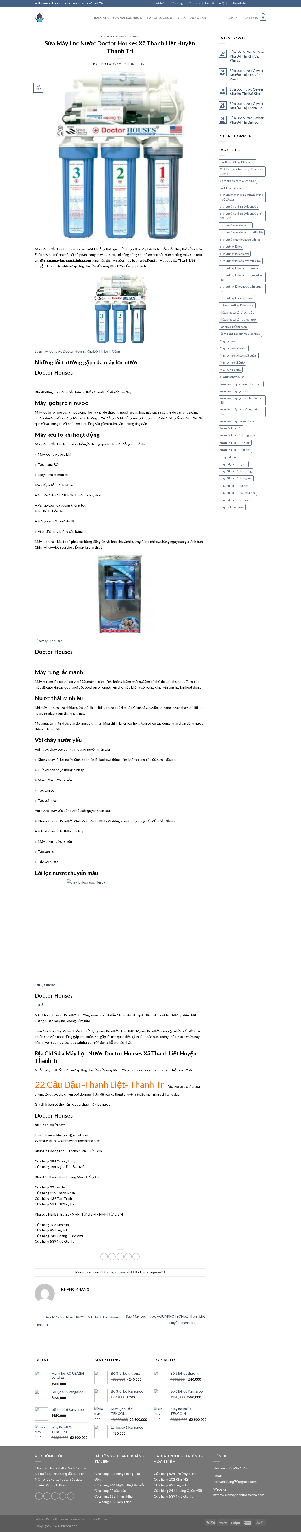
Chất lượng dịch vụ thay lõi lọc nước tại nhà (242, 171)
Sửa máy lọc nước (127, 17)
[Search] (87, 17)
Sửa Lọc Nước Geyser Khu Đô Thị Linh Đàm (247, 120)
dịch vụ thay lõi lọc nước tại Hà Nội (240, 261)
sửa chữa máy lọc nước (234, 391)
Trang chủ (100, 17)
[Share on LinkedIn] (136, 1256)
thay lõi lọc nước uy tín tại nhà (238, 492)
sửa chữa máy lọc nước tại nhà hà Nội (240, 400)
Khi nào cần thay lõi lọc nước (237, 305)
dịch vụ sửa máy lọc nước (235, 225)
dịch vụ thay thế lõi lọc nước (237, 298)
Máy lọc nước (228, 341)
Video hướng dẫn (191, 17)
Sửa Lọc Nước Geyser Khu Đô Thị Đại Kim (247, 91)
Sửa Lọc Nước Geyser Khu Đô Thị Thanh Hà (247, 105)
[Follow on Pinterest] (70, 1496)
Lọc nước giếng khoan (233, 327)
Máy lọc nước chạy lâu (233, 348)
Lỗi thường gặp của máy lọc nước (240, 334)
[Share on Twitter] (112, 1256)
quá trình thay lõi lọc (232, 377)
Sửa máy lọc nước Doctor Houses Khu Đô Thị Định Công (77, 351)
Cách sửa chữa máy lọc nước (238, 181)
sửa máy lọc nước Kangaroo (237, 435)
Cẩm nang (194, 3)
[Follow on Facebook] (251, 3)
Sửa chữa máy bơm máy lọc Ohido (241, 384)
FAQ (221, 3)
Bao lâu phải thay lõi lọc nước (237, 162)
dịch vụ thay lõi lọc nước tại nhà (239, 268)
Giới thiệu (159, 3)
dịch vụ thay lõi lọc (231, 246)
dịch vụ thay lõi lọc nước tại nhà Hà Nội (241, 277)
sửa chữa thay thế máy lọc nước (239, 421)
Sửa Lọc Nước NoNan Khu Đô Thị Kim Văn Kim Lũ (247, 56)
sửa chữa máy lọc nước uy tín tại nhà (239, 412)
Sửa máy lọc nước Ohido (235, 442)
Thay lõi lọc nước (230, 457)
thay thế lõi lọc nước (232, 507)
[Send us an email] (264, 3)
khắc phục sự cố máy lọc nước (238, 319)
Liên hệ (209, 3)
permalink (159, 1272)
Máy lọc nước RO (230, 369)
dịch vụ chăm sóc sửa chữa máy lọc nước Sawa (241, 197)
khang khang (137, 64)
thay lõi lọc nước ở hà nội (235, 500)
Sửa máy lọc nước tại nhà (120, 36)
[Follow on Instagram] (255, 3)
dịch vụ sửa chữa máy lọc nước (239, 206)
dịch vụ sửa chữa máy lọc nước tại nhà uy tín (241, 216)
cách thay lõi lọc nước (233, 188)
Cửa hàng (177, 3)
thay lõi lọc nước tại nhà (234, 485)
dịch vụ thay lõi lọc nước (234, 254)
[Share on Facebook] (104, 1256)
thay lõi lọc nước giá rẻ (233, 464)
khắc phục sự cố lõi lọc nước (237, 312)
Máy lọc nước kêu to (232, 362)
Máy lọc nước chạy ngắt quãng (238, 355)
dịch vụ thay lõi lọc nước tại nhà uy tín (240, 289)
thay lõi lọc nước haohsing (236, 471)
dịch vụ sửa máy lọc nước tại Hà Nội (241, 232)
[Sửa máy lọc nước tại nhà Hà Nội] (57, 17)
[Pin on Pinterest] (128, 1256)
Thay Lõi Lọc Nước (159, 17)
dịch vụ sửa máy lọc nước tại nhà (240, 239)
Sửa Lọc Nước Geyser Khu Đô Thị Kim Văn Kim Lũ (247, 74)
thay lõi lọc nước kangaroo (236, 478)
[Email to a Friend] (120, 1256)
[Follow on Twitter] (259, 3)
